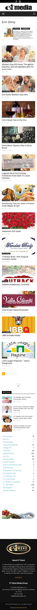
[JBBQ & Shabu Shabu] (18, 324)
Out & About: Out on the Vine (14, 120)
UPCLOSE (4, 281)
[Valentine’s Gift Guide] (18, 220)
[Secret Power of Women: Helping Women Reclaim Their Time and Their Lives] (7, 409)
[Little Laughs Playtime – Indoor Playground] (18, 350)
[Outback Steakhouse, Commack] (18, 274)
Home (3, 18)
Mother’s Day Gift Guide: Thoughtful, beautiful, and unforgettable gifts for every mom (18, 66)
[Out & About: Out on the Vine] (18, 109)
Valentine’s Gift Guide (11, 231)
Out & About (5, 117)
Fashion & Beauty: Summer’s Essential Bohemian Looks (22, 427)
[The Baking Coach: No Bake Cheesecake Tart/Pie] (7, 399)
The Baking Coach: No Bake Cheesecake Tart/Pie (22, 398)
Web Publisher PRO (22, 607)
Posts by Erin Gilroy (18, 18)
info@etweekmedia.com (18, 596)
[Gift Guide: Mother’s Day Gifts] (18, 84)
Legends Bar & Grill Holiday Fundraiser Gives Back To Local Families (16, 175)
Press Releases (6, 170)
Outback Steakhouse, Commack (15, 284)
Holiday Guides (6, 61)
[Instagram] (20, 1)
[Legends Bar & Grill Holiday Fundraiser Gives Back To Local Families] (18, 162)
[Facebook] (16, 1)
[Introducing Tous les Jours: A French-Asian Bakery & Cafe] (18, 193)
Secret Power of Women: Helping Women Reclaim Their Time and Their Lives (23, 408)
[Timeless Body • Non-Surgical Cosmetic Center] (18, 246)
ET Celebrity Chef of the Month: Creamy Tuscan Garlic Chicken (23, 417)
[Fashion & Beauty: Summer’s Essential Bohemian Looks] (7, 428)
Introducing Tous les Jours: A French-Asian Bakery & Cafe (18, 204)
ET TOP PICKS (5, 91)
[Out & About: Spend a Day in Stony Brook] (18, 135)
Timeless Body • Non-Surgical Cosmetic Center (15, 258)
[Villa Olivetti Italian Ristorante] (18, 299)
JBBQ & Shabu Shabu (11, 335)
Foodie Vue (5, 306)
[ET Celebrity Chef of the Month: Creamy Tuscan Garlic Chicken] (7, 418)
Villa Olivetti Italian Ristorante (15, 310)
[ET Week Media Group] (18, 7)
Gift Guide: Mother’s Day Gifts (15, 94)
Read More (18, 577)
